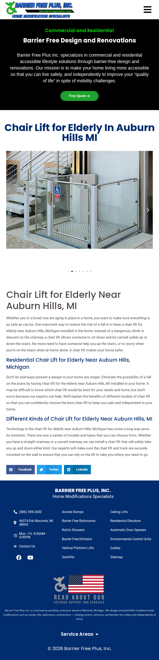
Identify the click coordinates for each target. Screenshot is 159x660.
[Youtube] (30, 557)
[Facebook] (19, 557)
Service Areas (77, 634)
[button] (20, 469)
